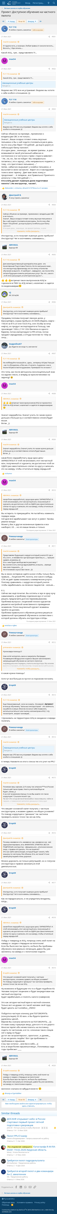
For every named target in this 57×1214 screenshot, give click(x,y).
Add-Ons (48, 1210)
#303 (54, 109)
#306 (54, 302)
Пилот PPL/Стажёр (17, 1135)
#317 (54, 883)
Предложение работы (27, 1163)
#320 (54, 1065)
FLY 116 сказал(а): (10, 74)
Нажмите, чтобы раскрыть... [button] (28, 231)
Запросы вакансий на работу (37, 1138)
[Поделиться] (49, 36)
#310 (54, 490)
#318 (54, 917)
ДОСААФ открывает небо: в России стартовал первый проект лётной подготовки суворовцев (26, 1122)
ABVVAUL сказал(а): (11, 399)
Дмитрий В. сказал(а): (12, 307)
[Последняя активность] (48, 3)
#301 (54, 36)
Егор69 (12, 685)
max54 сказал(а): (10, 42)
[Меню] (4, 3)
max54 (12, 59)
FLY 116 (12, 27)
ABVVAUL (13, 244)
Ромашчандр (16, 536)
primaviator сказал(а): (12, 647)
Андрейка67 (15, 343)
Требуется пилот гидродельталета (26, 1160)
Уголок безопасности (21, 1152)
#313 (54, 695)
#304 (54, 205)
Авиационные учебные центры (17, 83)
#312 (54, 642)
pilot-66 (9, 1128)
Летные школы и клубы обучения (27, 1128)
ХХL (8, 1177)
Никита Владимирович (16, 1138)
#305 (54, 254)
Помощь (5, 1205)
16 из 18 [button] (21, 21)
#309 (54, 439)
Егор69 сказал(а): (10, 973)
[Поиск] (53, 3)
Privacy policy (39, 1202)
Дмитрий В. (15, 195)
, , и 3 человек (26, 188)
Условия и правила (25, 1202)
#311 (54, 546)
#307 (54, 353)
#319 (54, 968)
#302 (54, 69)
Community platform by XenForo (23, 1210)
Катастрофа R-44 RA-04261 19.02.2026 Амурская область (31, 1148)
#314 (54, 737)
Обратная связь (8, 1202)
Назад (12, 21)
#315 (54, 777)
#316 (54, 833)
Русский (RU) (9, 1199)
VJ (10, 292)
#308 (54, 393)
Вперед (31, 21)
